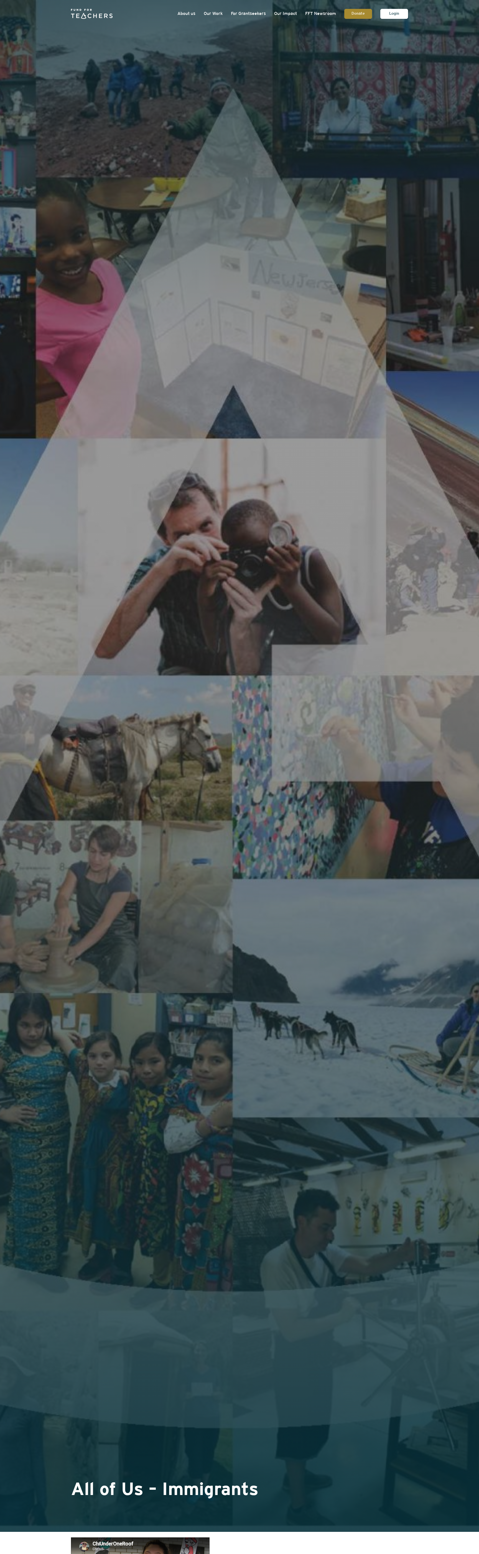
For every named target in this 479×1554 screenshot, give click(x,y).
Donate (358, 14)
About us (186, 14)
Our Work (213, 14)
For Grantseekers (248, 14)
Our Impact (285, 14)
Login (394, 14)
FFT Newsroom (320, 14)
